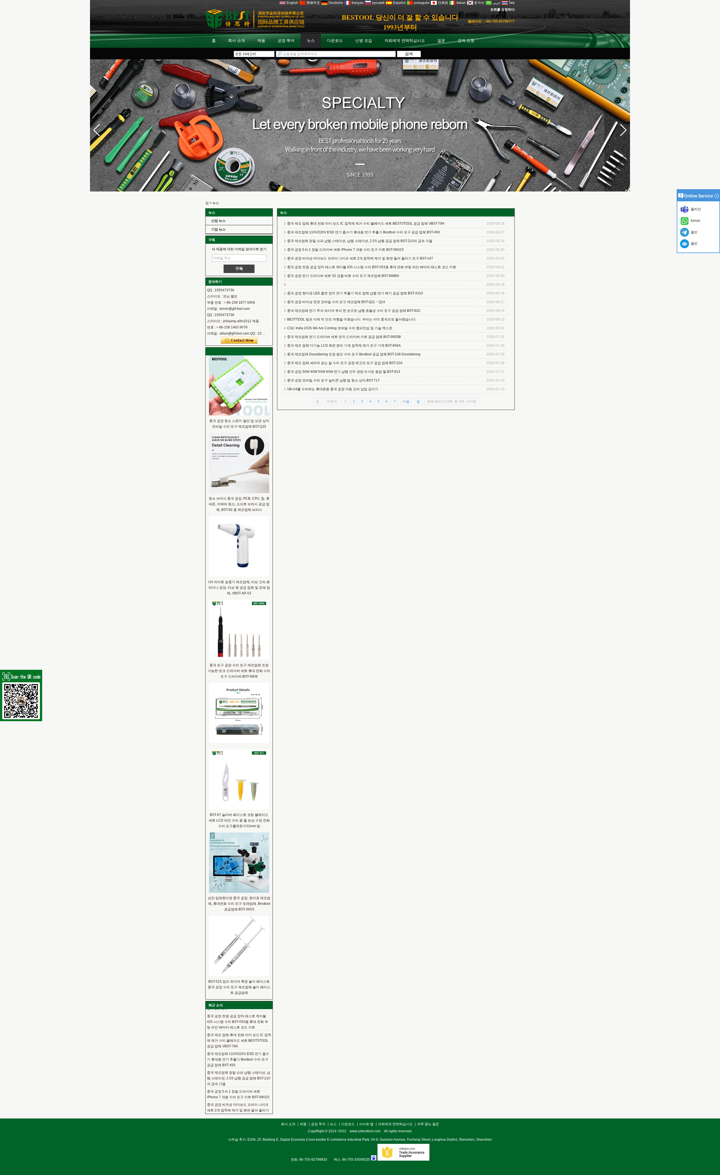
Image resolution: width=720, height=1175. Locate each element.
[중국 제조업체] (239, 742)
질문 (441, 41)
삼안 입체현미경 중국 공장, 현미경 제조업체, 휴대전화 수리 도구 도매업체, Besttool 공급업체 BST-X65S (239, 903)
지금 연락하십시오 (239, 340)
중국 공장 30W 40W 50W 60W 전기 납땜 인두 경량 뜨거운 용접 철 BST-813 (343, 372)
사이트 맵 (366, 1124)
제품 (261, 41)
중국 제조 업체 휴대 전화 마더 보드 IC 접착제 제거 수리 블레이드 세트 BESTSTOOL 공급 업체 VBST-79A (239, 1028)
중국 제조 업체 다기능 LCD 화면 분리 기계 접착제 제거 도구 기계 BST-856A (344, 346)
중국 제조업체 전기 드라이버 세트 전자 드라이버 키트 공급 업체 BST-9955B (344, 337)
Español (399, 3)
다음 (406, 401)
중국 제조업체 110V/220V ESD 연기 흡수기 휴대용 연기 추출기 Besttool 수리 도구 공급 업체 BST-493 (238, 1047)
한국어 (479, 3)
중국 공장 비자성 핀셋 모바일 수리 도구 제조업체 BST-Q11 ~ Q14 (336, 302)
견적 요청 (466, 41)
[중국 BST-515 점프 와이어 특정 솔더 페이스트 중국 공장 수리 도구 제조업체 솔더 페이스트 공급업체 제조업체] (239, 975)
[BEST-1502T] (360, 190)
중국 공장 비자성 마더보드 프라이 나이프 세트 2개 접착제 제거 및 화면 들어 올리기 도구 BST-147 (238, 1098)
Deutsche (335, 3)
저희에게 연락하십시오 (404, 41)
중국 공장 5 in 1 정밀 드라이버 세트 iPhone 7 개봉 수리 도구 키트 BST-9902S (345, 250)
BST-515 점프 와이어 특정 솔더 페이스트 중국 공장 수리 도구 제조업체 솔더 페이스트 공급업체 (239, 987)
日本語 (443, 3)
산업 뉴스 (218, 221)
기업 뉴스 (218, 229)
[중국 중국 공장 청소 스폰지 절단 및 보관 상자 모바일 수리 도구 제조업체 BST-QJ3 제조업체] (239, 414)
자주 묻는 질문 (428, 1124)
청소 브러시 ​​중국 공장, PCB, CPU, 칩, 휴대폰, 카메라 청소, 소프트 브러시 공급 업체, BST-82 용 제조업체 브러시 (239, 504)
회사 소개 (236, 41)
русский (378, 3)
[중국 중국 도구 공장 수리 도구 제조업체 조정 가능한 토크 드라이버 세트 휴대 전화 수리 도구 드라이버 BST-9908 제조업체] (239, 659)
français (358, 3)
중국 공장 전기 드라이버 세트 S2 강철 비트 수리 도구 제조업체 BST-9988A (343, 276)
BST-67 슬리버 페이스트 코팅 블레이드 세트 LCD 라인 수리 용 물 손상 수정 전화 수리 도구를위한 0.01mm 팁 (239, 820)
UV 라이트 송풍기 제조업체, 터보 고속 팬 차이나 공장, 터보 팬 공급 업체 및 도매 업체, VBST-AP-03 (239, 587)
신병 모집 (363, 41)
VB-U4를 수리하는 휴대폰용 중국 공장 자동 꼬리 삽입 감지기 (332, 389)
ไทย (512, 3)
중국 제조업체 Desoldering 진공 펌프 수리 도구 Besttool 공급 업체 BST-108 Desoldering (353, 354)
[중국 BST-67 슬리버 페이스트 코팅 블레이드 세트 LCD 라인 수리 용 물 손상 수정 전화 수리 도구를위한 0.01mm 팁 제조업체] (239, 808)
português (421, 3)
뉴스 (311, 41)
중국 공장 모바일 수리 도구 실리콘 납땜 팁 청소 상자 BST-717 (333, 380)
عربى (496, 3)
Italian (461, 3)
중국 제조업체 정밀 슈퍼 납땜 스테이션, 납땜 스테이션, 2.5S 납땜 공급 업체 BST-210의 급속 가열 (238, 1066)
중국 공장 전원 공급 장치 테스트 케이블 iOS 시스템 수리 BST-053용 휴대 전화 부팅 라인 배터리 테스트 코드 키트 (237, 1010)
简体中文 (313, 3)
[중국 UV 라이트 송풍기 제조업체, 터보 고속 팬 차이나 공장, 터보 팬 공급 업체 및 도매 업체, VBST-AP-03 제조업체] (239, 576)
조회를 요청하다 (502, 10)
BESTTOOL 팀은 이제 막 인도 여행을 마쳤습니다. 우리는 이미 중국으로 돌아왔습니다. (351, 319)
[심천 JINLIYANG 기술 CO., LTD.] (254, 28)
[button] (623, 130)
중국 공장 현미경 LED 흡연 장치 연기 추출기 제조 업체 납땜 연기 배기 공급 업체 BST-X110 (355, 293)
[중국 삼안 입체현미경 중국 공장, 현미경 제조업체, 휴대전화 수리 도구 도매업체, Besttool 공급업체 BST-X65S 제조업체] (239, 892)
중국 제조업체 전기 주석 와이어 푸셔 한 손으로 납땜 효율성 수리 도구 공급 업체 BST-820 (353, 311)
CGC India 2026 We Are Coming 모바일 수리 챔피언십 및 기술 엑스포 (339, 328)
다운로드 (335, 41)
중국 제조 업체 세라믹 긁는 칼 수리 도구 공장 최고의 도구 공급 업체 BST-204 (344, 363)
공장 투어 (286, 41)
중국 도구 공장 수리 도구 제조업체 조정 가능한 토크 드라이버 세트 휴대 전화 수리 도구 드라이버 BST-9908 (239, 670)
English (292, 3)
